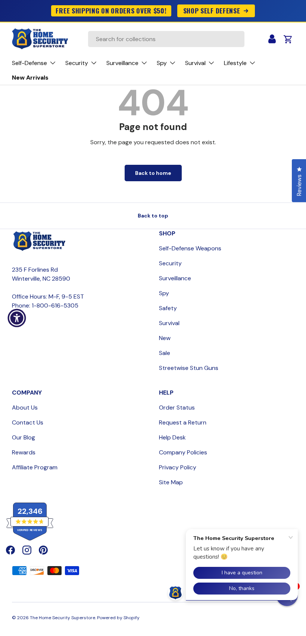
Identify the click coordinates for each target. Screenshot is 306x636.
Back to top (153, 215)
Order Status (177, 407)
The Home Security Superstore (62, 618)
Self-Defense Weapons (190, 248)
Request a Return (182, 422)
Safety (168, 308)
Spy (164, 293)
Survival (169, 323)
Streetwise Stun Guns (188, 368)
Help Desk (172, 437)
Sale (164, 353)
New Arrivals (30, 77)
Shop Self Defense (211, 10)
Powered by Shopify (118, 618)
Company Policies (183, 452)
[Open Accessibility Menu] (16, 318)
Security (170, 263)
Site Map (171, 482)
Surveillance (175, 278)
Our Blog (23, 437)
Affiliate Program (34, 467)
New (165, 338)
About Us (25, 407)
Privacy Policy (177, 467)
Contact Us (27, 422)
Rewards (23, 452)
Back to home (153, 173)
